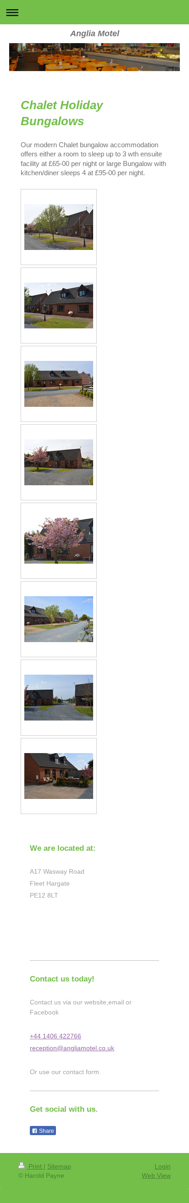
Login (163, 1166)
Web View (156, 1175)
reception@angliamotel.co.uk (72, 1048)
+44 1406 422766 (55, 1036)
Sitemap (59, 1166)
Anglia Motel (94, 33)
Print (35, 1166)
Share (46, 1131)
